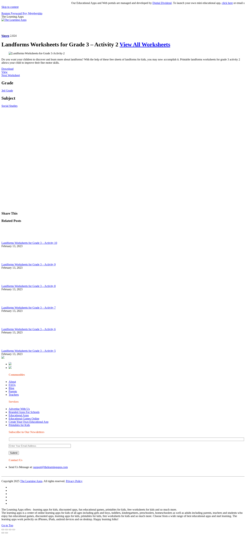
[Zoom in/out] (13, 529)
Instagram (134, 28)
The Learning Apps (31, 481)
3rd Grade (7, 90)
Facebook (171, 28)
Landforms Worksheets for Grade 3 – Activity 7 (28, 307)
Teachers (14, 394)
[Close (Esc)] (2, 529)
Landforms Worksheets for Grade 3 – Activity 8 (28, 286)
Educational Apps (19, 415)
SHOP (107, 28)
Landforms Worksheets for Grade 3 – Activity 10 (29, 242)
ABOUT (79, 28)
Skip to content (10, 6)
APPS (13, 28)
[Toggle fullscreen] (10, 529)
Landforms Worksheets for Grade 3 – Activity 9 (28, 264)
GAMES (49, 28)
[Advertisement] (109, 133)
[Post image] (11, 239)
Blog (11, 388)
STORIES (66, 28)
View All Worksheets (145, 44)
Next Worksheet (10, 75)
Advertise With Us (19, 408)
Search (182, 28)
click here (221, 2)
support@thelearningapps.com (50, 467)
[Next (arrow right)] (6, 532)
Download (7, 68)
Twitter (158, 28)
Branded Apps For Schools (24, 412)
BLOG (93, 28)
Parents (13, 391)
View (4, 72)
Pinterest (121, 28)
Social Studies (9, 105)
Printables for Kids (19, 425)
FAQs (12, 384)
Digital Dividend (156, 2)
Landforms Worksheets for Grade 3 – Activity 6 (28, 329)
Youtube (147, 28)
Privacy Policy (74, 481)
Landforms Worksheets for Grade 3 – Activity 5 (28, 350)
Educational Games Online (24, 418)
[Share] (6, 529)
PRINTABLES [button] (31, 28)
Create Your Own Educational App (28, 421)
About (12, 381)
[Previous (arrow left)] (2, 532)
